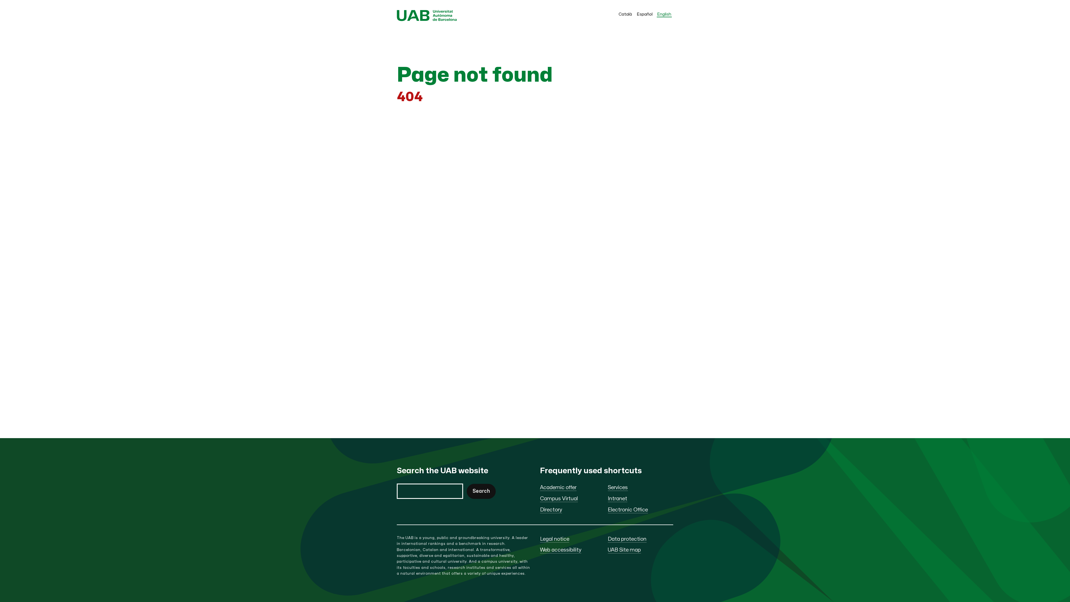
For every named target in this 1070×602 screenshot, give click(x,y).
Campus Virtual (559, 498)
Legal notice (554, 539)
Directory (551, 510)
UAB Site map (624, 550)
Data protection (627, 539)
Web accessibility (560, 550)
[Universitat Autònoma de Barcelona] (427, 19)
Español (645, 14)
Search (481, 491)
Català (625, 14)
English (664, 14)
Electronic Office (628, 510)
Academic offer (558, 487)
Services (618, 487)
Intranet (617, 498)
